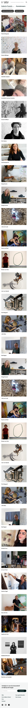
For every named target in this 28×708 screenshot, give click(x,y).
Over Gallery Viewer (6, 697)
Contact (3, 701)
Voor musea (18, 697)
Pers (3, 699)
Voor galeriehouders (20, 695)
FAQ (3, 695)
